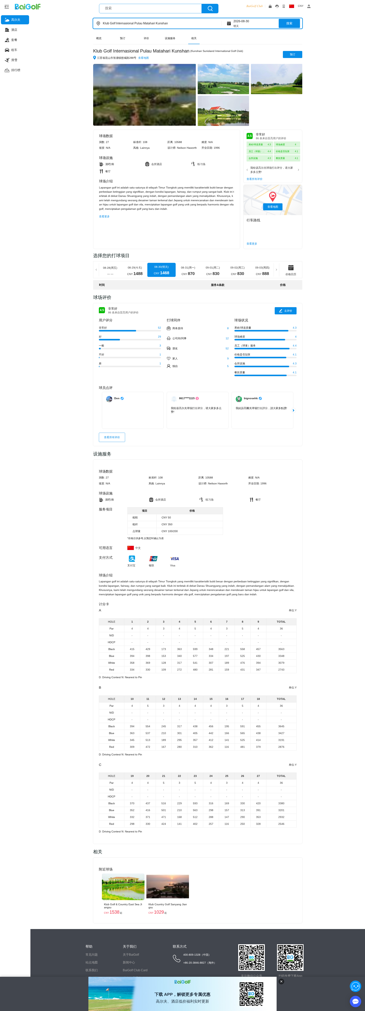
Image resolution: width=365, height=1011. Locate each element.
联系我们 (92, 970)
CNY (300, 5)
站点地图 (92, 962)
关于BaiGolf (131, 954)
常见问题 (92, 954)
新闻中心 (129, 962)
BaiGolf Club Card (135, 970)
